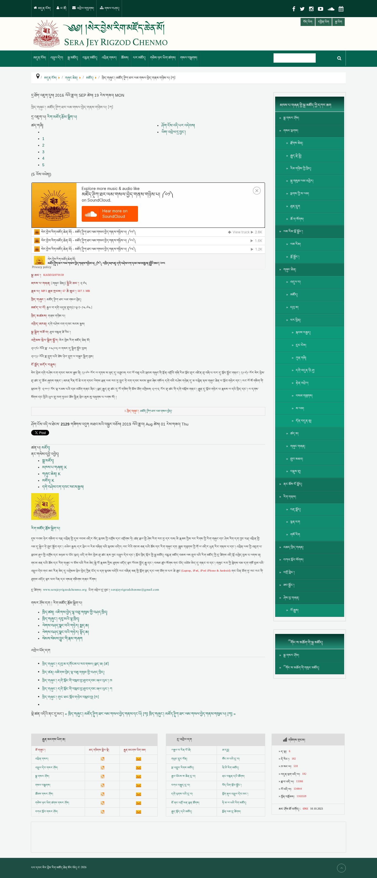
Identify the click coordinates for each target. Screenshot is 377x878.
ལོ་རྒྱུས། (294, 610)
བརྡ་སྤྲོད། (295, 509)
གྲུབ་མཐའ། (296, 459)
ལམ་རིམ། (295, 244)
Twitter (302, 9)
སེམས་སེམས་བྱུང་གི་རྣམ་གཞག (62, 638)
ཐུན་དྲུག (295, 206)
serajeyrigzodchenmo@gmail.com (135, 590)
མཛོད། (46, 447)
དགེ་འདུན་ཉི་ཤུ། (305, 370)
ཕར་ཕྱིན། (295, 320)
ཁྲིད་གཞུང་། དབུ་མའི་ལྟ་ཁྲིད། (60, 619)
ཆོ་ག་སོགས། (297, 219)
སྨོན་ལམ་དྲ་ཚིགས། (231, 812)
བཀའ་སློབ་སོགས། (293, 559)
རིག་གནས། (289, 496)
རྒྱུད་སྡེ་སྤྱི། (296, 155)
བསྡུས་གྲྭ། (295, 471)
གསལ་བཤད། (112, 8)
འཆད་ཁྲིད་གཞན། (293, 547)
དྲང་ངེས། (301, 345)
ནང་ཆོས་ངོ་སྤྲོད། (292, 484)
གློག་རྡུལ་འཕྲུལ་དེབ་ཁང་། (235, 794)
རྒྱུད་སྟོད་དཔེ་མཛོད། (181, 812)
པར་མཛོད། (139, 57)
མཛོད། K (48, 480)
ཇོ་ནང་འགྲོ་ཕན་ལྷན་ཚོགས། (185, 803)
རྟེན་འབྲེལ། (302, 383)
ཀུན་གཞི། (301, 358)
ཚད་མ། (294, 433)
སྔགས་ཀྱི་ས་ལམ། (299, 193)
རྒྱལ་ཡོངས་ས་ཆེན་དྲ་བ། (183, 776)
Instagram (311, 9)
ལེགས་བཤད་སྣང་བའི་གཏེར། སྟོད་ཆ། (65, 632)
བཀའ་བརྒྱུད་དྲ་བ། (180, 785)
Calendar (341, 9)
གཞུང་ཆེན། (289, 269)
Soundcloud (330, 9)
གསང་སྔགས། (290, 130)
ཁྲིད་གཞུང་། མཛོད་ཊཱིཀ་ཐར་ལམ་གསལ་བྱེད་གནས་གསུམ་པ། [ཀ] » (192, 714)
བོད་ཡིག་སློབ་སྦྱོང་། (231, 785)
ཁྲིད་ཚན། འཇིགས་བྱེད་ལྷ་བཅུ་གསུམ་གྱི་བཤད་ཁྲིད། (74, 612)
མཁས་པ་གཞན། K (54, 467)
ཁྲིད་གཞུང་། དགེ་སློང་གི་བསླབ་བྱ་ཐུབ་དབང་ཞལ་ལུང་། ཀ (77, 689)
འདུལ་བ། (295, 282)
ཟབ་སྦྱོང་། (288, 585)
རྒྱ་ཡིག (338, 22)
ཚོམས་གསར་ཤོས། (44, 794)
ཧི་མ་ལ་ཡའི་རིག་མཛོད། (234, 803)
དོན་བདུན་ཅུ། (304, 421)
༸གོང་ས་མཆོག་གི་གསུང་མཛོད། (301, 667)
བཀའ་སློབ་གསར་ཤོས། (46, 812)
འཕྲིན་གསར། (109, 57)
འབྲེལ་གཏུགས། (85, 8)
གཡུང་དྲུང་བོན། (179, 759)
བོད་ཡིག (307, 22)
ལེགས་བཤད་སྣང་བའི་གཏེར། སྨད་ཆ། (65, 625)
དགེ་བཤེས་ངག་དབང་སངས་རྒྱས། (63, 487)
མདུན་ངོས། (44, 8)
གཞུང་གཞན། (297, 446)
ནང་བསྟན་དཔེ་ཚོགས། (233, 776)
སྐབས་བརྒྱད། (303, 332)
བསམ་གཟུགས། (304, 395)
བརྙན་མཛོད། (90, 57)
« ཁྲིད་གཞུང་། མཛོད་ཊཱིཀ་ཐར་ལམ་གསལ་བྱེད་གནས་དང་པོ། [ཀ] (106, 714)
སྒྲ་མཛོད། (73, 57)
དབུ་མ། (294, 307)
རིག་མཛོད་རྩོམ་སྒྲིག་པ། (62, 117)
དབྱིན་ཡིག (323, 22)
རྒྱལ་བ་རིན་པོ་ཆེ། (182, 750)
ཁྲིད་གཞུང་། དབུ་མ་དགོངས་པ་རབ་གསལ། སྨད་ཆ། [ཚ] (75, 664)
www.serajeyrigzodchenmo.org (65, 590)
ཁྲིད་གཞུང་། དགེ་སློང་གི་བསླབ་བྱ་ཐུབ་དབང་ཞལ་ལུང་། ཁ (77, 680)
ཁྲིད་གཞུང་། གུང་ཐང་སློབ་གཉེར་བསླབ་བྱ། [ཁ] (70, 697)
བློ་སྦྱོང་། (294, 257)
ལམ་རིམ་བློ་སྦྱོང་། (293, 231)
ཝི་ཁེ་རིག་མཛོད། (230, 768)
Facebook (294, 9)
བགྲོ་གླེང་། (289, 572)
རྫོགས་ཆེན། (296, 143)
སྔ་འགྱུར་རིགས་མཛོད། (182, 768)
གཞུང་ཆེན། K (51, 474)
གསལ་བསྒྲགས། (188, 57)
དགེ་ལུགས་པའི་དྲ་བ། (182, 794)
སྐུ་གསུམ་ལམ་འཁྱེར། (302, 181)
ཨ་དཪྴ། (225, 750)
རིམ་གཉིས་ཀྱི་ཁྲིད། (300, 168)
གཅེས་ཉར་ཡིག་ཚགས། (163, 57)
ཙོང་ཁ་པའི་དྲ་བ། (231, 759)
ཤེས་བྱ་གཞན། (291, 598)
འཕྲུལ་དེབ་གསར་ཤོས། (46, 768)
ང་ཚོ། (63, 8)
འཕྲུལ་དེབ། (57, 57)
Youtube (320, 9)
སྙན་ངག (295, 522)
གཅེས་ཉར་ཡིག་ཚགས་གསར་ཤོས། (52, 803)
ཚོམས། (125, 57)
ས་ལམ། (300, 408)
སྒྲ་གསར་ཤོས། (291, 118)
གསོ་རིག (295, 534)
